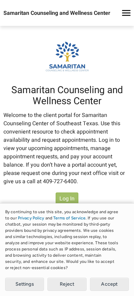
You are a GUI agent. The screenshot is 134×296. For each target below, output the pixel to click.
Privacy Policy (31, 218)
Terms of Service (69, 218)
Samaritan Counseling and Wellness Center (56, 13)
